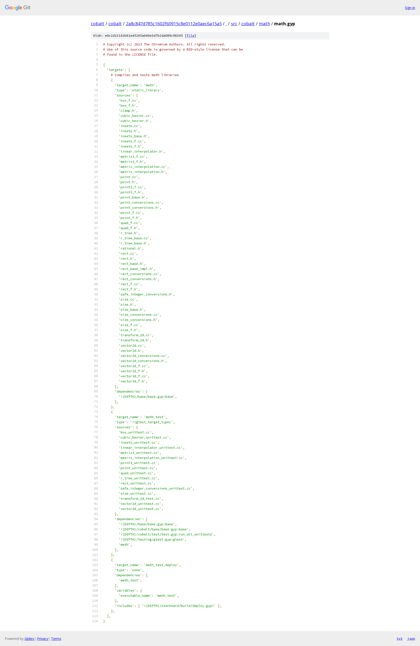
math (264, 23)
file (190, 36)
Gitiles (29, 638)
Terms (56, 638)
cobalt (97, 23)
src (234, 23)
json (411, 638)
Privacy (42, 638)
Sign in (410, 7)
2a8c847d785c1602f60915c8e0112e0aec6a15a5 (174, 23)
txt (399, 638)
